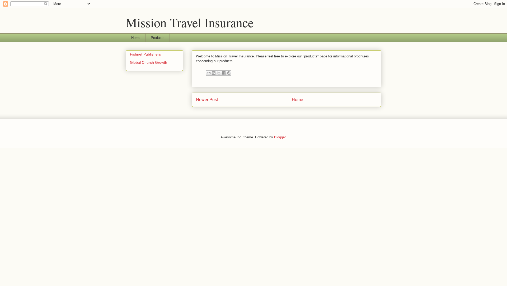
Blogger (279, 137)
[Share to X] (218, 73)
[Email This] (208, 73)
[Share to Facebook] (223, 73)
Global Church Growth (148, 62)
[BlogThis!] (213, 73)
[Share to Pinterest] (228, 73)
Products (158, 38)
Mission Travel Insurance (189, 22)
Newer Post (207, 99)
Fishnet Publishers (145, 54)
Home (135, 38)
